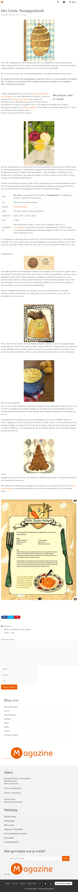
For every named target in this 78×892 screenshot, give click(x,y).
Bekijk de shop (10, 816)
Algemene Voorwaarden (13, 829)
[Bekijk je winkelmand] (64, 2)
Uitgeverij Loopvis (20, 207)
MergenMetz (50, 889)
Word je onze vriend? (63, 883)
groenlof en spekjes (28, 107)
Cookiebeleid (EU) (11, 842)
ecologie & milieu (11, 735)
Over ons (15, 883)
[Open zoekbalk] (58, 2)
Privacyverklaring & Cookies (15, 833)
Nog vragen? (9, 838)
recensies (7, 719)
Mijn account (9, 825)
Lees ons (7, 758)
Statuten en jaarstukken (12, 793)
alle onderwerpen (10, 707)
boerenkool (15, 99)
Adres (8, 772)
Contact (22, 883)
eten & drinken (10, 715)
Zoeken (65, 858)
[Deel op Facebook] (4, 617)
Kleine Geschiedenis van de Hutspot (17, 629)
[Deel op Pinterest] (17, 617)
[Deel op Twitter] (11, 617)
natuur (6, 727)
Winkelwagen (9, 821)
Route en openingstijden (13, 788)
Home (8, 883)
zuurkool (25, 99)
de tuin (6, 711)
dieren (6, 723)
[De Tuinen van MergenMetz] (2, 2)
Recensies (7, 626)
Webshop (10, 810)
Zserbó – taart (9, 633)
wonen (6, 731)
